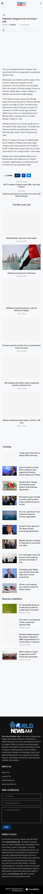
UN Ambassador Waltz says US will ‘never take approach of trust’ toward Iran (29, 573)
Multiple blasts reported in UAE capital (21, 238)
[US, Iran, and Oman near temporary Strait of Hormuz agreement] (9, 515)
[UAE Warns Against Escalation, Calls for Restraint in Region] (21, 292)
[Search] (40, 4)
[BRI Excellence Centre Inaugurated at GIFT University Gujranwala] (9, 655)
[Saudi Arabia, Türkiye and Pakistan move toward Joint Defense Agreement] (9, 485)
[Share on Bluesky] (29, 175)
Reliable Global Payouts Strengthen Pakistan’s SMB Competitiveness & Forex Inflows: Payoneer (29, 638)
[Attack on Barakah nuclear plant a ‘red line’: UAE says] (21, 404)
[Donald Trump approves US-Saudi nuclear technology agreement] (9, 529)
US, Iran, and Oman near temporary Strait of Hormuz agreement (29, 514)
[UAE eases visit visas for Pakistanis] (21, 257)
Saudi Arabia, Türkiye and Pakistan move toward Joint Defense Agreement (28, 486)
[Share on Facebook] (24, 175)
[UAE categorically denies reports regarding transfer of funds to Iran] (21, 367)
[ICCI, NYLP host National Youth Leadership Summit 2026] (9, 623)
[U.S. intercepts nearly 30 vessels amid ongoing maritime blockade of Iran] (9, 558)
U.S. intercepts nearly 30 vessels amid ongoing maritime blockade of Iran (29, 558)
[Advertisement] (21, 686)
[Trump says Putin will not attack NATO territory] (9, 456)
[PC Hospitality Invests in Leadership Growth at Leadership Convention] (9, 608)
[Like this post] (18, 175)
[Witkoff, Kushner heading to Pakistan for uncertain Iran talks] (9, 544)
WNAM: (13, 25)
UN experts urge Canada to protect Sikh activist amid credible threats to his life (29, 501)
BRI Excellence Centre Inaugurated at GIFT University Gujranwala (28, 654)
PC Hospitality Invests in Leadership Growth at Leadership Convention (29, 607)
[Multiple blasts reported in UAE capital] (21, 222)
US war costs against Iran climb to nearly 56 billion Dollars (28, 587)
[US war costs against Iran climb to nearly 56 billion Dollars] (9, 588)
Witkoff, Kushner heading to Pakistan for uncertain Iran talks (29, 543)
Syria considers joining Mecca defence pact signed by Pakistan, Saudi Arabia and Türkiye (29, 471)
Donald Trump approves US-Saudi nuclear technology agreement (29, 528)
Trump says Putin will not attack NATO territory (29, 454)
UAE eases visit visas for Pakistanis (22, 273)
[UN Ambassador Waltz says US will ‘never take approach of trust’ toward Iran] (9, 573)
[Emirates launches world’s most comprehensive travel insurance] (21, 329)
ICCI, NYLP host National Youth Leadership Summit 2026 (29, 622)
